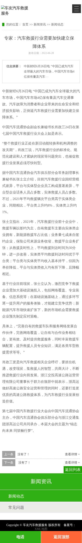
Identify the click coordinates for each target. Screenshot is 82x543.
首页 (25, 24)
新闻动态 (57, 24)
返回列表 (73, 469)
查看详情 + (72, 454)
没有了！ (23, 454)
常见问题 (16, 507)
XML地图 (41, 529)
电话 (20, 537)
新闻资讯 (40, 24)
